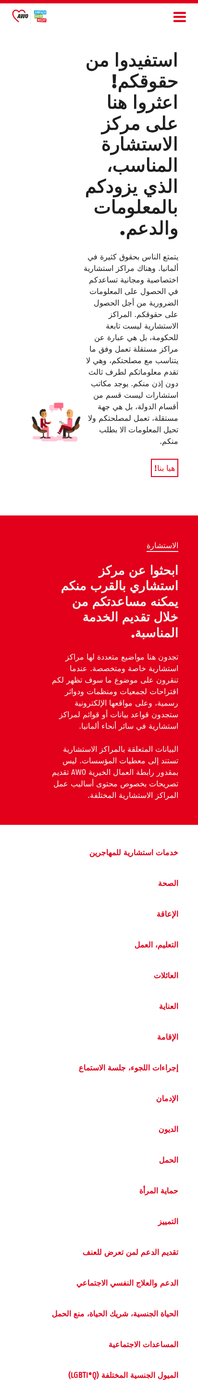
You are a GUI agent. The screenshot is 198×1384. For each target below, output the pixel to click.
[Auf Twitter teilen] (11, 670)
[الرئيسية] (29, 18)
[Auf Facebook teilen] (11, 649)
